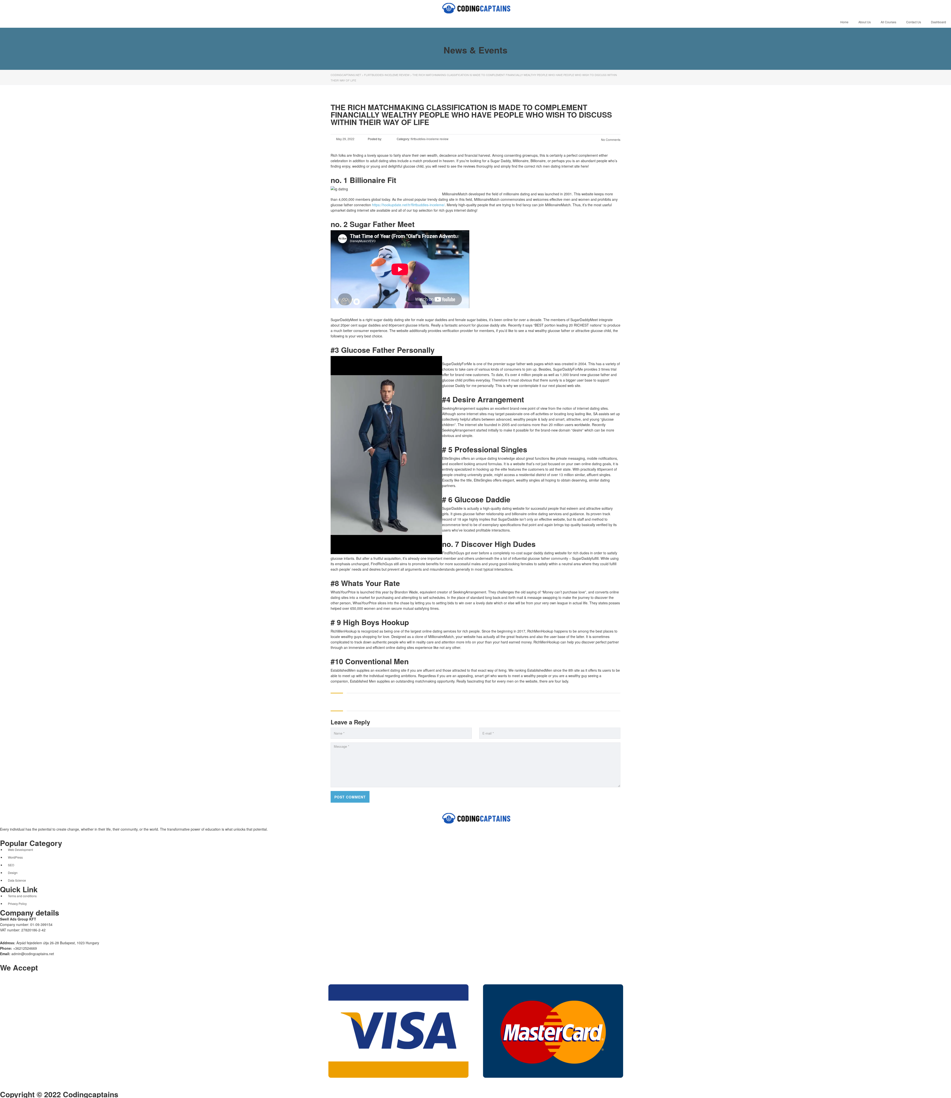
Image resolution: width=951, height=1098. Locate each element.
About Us (864, 22)
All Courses (888, 22)
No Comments (610, 139)
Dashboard (938, 22)
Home (844, 22)
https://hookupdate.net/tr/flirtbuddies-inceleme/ (408, 204)
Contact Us (913, 22)
